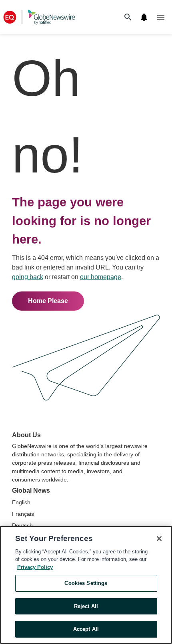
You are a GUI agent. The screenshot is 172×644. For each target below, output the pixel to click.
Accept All (86, 629)
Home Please (48, 300)
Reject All (86, 606)
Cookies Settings (85, 583)
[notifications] (144, 17)
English (21, 502)
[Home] (39, 17)
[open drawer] (161, 17)
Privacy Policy (35, 567)
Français (23, 514)
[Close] (159, 538)
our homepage (100, 276)
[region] (86, 585)
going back (27, 276)
